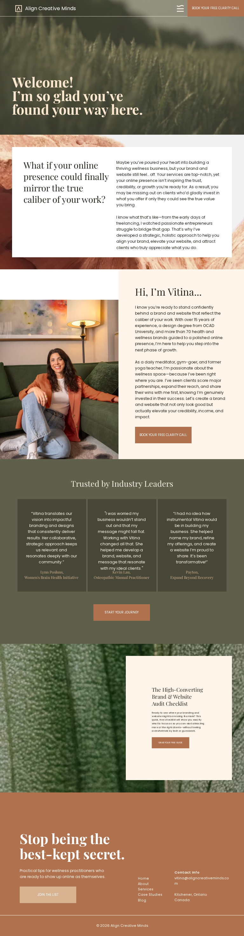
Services (145, 889)
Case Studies (150, 894)
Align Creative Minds (50, 8)
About (143, 884)
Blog (142, 900)
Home (143, 878)
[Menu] (180, 8)
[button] (48, 895)
